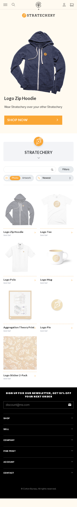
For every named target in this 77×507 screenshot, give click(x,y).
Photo (15, 177)
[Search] (52, 169)
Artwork (26, 177)
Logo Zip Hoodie (20, 98)
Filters (65, 169)
